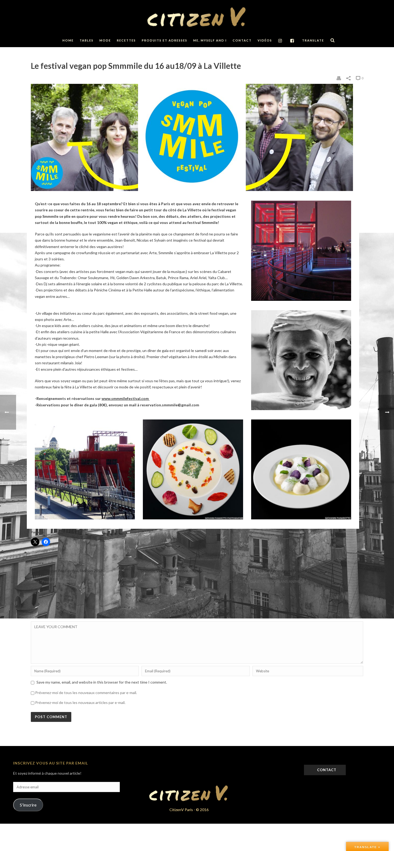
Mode (105, 40)
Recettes (126, 40)
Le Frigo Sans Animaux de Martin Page (282, 570)
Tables (87, 40)
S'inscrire (28, 804)
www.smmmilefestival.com (125, 398)
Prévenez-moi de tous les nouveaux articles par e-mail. (80, 702)
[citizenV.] (197, 16)
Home (68, 40)
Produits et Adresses (164, 40)
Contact (242, 40)
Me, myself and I (210, 40)
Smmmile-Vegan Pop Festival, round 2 (171, 570)
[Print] (339, 78)
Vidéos (265, 40)
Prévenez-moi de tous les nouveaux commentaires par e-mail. (86, 692)
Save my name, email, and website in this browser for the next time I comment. (101, 682)
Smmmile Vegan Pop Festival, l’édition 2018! (67, 570)
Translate (313, 40)
